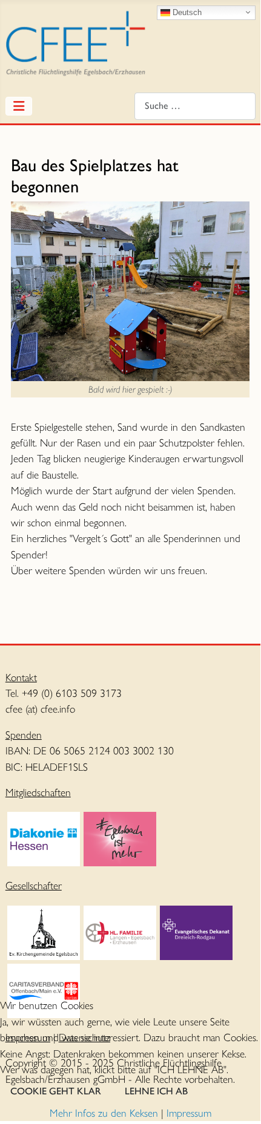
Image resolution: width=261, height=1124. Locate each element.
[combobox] (195, 106)
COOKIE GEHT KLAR (55, 1091)
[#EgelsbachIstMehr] (120, 837)
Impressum (189, 1112)
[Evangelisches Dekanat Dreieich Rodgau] (196, 931)
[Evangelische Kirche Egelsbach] (43, 931)
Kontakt (21, 677)
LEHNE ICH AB (156, 1091)
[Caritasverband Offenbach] (43, 989)
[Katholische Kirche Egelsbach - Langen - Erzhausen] (120, 931)
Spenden (23, 734)
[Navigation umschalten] (18, 106)
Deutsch (186, 11)
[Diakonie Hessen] (43, 837)
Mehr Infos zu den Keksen (104, 1112)
